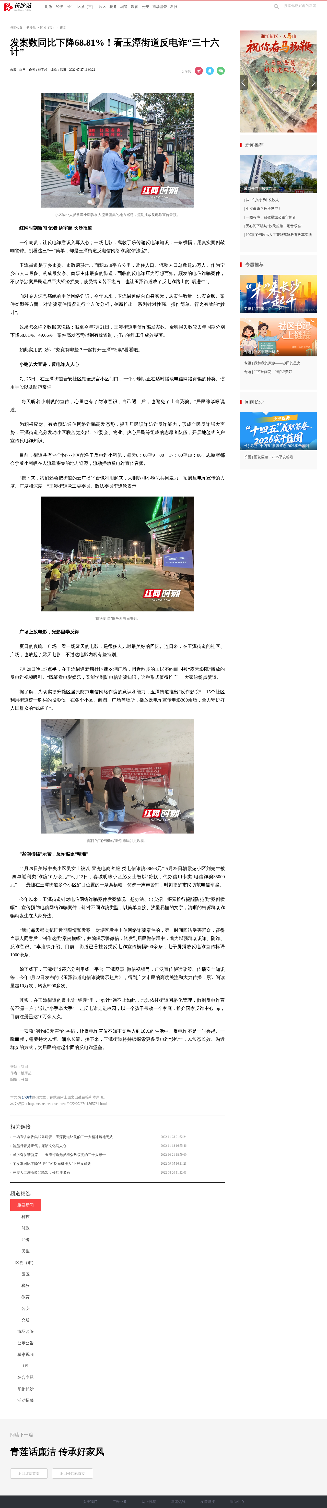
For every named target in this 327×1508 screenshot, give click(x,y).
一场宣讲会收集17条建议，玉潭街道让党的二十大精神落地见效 (63, 1137)
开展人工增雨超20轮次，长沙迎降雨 (41, 1173)
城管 (123, 7)
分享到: (187, 71)
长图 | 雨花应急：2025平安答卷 (268, 457)
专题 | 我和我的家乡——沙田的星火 (272, 363)
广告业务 (119, 1502)
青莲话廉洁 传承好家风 (57, 1452)
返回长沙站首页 (72, 1474)
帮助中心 (237, 1502)
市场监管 (160, 7)
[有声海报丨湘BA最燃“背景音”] (278, 81)
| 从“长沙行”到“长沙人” (262, 200)
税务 (113, 7)
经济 (59, 7)
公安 (145, 7)
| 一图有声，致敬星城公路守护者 (270, 217)
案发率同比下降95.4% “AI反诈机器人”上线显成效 (52, 1164)
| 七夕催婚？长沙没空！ (263, 209)
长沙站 (31, 27)
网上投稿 (149, 1502)
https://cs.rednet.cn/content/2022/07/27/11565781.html (67, 1104)
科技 (174, 7)
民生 (70, 7)
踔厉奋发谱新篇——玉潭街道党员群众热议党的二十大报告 (59, 1155)
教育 (134, 7)
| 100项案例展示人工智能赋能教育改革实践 (278, 235)
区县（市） (86, 7)
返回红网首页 (29, 1474)
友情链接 (208, 1502)
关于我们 (90, 1502)
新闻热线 (178, 1502)
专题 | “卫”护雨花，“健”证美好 (268, 372)
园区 (102, 7)
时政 (48, 7)
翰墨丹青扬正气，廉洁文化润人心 (39, 1146)
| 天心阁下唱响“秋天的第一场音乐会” (273, 226)
